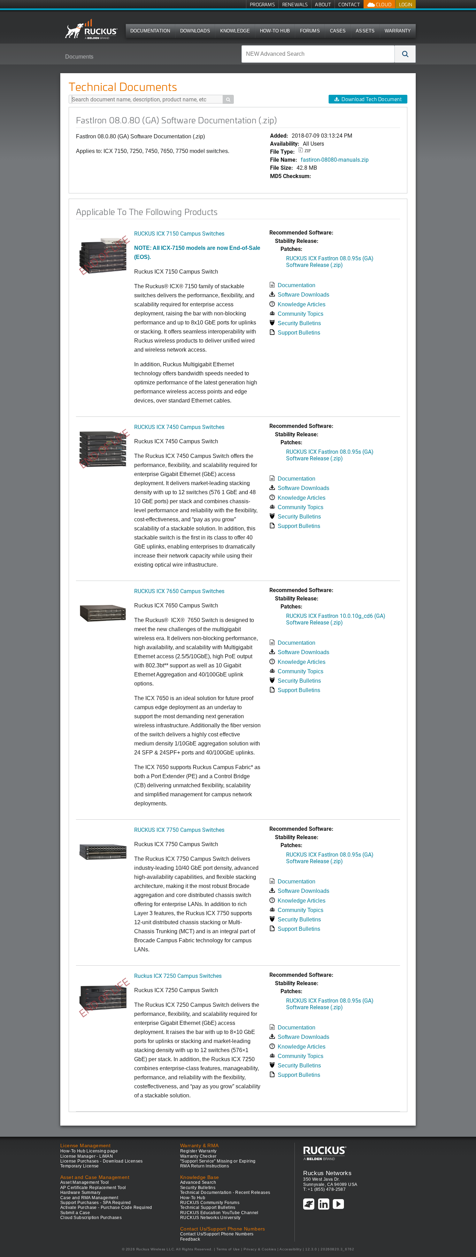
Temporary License (79, 1166)
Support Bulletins (299, 333)
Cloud (383, 4)
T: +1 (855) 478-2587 (324, 1189)
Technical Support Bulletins (208, 1207)
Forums (310, 30)
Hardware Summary (80, 1192)
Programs (262, 4)
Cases (338, 30)
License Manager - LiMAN (86, 1156)
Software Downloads (303, 295)
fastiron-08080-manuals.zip (335, 159)
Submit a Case (75, 1212)
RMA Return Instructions (204, 1166)
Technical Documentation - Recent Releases (225, 1192)
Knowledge (235, 30)
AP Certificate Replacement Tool (93, 1187)
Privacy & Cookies (260, 1249)
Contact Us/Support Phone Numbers (217, 1234)
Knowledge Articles (301, 304)
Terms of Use (228, 1249)
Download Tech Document (371, 99)
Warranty (398, 30)
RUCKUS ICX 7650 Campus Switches (179, 591)
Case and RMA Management (89, 1197)
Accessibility (290, 1249)
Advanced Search (198, 1182)
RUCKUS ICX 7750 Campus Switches (179, 829)
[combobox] (318, 54)
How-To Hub (275, 30)
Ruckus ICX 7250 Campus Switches (178, 975)
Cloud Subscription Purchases (91, 1217)
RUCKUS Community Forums (209, 1202)
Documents (79, 57)
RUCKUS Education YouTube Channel (219, 1212)
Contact (349, 4)
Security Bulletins (299, 323)
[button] (405, 54)
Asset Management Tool (84, 1182)
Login (405, 4)
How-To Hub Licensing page (89, 1151)
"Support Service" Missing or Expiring (218, 1161)
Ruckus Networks (327, 1173)
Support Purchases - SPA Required (95, 1202)
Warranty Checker (198, 1156)
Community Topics (300, 314)
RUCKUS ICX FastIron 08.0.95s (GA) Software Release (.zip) (330, 261)
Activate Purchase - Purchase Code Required (106, 1207)
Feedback (190, 1239)
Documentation (150, 30)
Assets (365, 30)
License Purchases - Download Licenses (101, 1161)
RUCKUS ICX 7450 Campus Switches (179, 426)
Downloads (195, 30)
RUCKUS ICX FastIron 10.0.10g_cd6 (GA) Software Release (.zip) (335, 619)
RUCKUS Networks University (210, 1217)
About (323, 4)
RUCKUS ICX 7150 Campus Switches (179, 233)
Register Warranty (198, 1151)
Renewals (295, 4)
